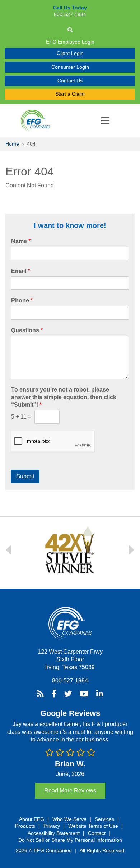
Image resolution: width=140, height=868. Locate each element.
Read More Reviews (70, 790)
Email (20, 271)
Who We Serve (69, 819)
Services (104, 819)
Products (25, 826)
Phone (22, 300)
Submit (25, 476)
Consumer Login (70, 67)
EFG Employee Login (70, 42)
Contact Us (70, 80)
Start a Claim (70, 94)
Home (12, 144)
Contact (97, 833)
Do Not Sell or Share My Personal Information (70, 840)
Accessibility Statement (54, 833)
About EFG (31, 819)
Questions (27, 330)
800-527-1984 (70, 680)
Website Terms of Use (93, 826)
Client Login (70, 53)
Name (21, 241)
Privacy (51, 826)
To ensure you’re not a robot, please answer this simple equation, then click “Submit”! (63, 397)
